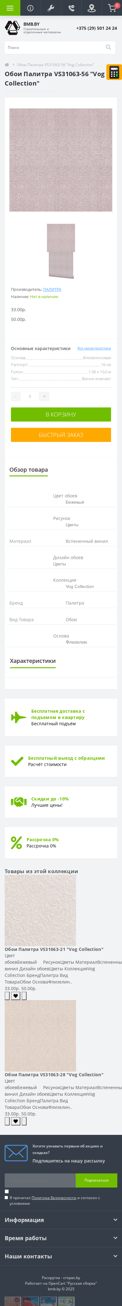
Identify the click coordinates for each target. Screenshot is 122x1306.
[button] (51, 8)
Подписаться (96, 1180)
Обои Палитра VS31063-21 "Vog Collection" (54, 949)
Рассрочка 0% (43, 839)
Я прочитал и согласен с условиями (55, 1200)
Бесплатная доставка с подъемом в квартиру (58, 714)
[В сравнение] (24, 996)
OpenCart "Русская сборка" (72, 1283)
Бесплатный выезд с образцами (66, 758)
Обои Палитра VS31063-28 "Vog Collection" (54, 1075)
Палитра (52, 289)
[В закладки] (15, 996)
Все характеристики (94, 348)
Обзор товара (28, 469)
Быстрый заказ (61, 434)
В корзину (61, 414)
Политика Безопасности (54, 1197)
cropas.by (71, 1277)
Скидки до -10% (50, 799)
